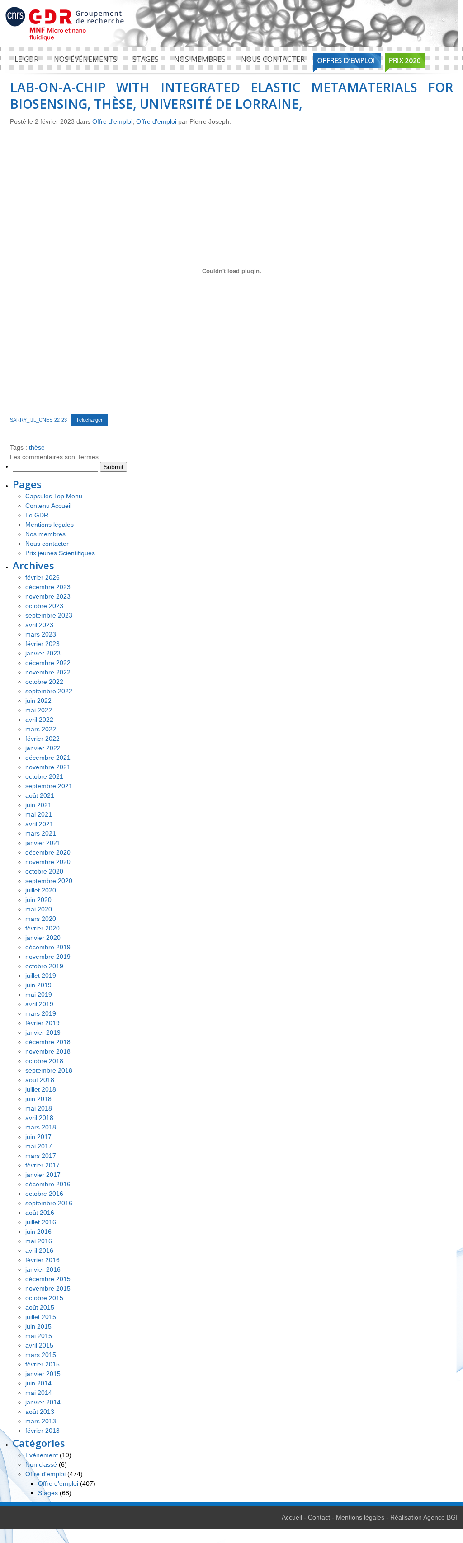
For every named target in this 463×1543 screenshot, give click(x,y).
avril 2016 (39, 1250)
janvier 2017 (43, 1174)
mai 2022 (38, 710)
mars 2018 (40, 1127)
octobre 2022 (44, 681)
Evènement (41, 1455)
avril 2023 (39, 624)
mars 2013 (40, 1421)
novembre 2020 (48, 861)
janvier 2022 (43, 748)
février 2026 (42, 577)
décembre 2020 (48, 852)
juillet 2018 (40, 1089)
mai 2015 (38, 1335)
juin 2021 (38, 805)
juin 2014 (38, 1383)
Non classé (41, 1464)
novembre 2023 (48, 596)
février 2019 (42, 1023)
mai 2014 (38, 1392)
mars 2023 (40, 634)
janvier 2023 (43, 653)
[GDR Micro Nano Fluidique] (65, 23)
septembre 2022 (48, 691)
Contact (319, 1517)
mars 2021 (40, 833)
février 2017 (42, 1165)
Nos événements (85, 59)
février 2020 (42, 928)
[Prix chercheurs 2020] (405, 63)
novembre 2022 (48, 672)
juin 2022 (38, 700)
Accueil (292, 1517)
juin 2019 (38, 985)
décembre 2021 (48, 757)
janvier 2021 (43, 842)
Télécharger (89, 420)
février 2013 (42, 1430)
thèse (37, 447)
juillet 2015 (40, 1316)
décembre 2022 (48, 662)
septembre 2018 (48, 1070)
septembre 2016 (48, 1203)
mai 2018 (38, 1108)
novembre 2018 (48, 1051)
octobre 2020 (44, 871)
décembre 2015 (48, 1279)
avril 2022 (39, 719)
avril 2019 (39, 1004)
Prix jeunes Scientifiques (60, 553)
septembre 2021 (48, 786)
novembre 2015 (48, 1288)
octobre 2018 (44, 1060)
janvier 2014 (43, 1402)
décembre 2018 (48, 1042)
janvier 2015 (43, 1373)
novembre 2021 (48, 767)
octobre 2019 (44, 966)
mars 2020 (40, 918)
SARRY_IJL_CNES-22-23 (38, 420)
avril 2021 (39, 823)
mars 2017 (40, 1155)
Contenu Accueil (48, 505)
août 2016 (39, 1212)
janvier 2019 (43, 1032)
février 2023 (42, 643)
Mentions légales (49, 524)
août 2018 (39, 1079)
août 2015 (39, 1307)
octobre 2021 (44, 776)
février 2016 (42, 1260)
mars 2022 (40, 729)
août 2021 (39, 795)
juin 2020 (38, 899)
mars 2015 (40, 1354)
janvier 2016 (43, 1269)
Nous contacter (273, 59)
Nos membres (200, 59)
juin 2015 (38, 1326)
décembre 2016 (48, 1184)
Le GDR (26, 59)
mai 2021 (38, 814)
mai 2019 (38, 994)
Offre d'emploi (112, 121)
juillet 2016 (40, 1222)
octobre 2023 (44, 605)
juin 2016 (38, 1231)
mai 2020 (38, 909)
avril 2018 (39, 1117)
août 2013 (39, 1411)
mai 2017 (38, 1146)
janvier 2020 (43, 937)
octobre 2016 (44, 1193)
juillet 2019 (40, 975)
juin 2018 (38, 1098)
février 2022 (42, 738)
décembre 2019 (48, 947)
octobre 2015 (44, 1297)
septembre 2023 (48, 615)
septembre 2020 (48, 880)
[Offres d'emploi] (347, 63)
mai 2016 (38, 1241)
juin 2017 (38, 1136)
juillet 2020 (40, 890)
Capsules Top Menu (53, 496)
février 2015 (42, 1364)
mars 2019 (40, 1013)
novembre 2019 (48, 956)
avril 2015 (39, 1345)
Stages (145, 59)
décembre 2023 (48, 586)
